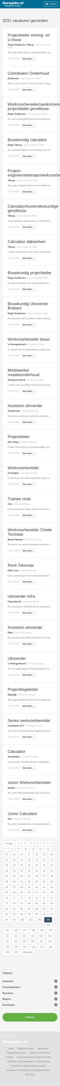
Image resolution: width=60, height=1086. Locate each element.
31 (29, 865)
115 (41, 936)
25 (37, 860)
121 (41, 941)
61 (44, 887)
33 (44, 865)
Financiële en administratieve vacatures (28, 1066)
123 (7, 946)
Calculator (16, 751)
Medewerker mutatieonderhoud (23, 372)
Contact (9, 1057)
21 (7, 860)
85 (14, 909)
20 (51, 854)
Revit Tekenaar (21, 565)
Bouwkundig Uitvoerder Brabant (28, 305)
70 (7, 898)
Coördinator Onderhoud (28, 73)
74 (37, 898)
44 (21, 876)
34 (51, 865)
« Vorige (8, 843)
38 (29, 870)
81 (37, 903)
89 (44, 909)
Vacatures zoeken (26, 1048)
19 (44, 854)
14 (7, 854)
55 (51, 881)
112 (15, 936)
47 (44, 876)
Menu (53, 4)
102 (39, 920)
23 (21, 860)
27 (51, 860)
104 (48, 925)
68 (44, 892)
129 (7, 952)
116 (49, 936)
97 (51, 914)
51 (21, 881)
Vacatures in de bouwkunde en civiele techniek (28, 1061)
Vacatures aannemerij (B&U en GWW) (34, 1057)
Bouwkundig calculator (27, 139)
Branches (7, 993)
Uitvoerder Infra (21, 596)
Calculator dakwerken (27, 241)
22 (14, 860)
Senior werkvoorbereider (29, 720)
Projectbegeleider (23, 689)
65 (21, 892)
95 (37, 914)
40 (44, 870)
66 (29, 892)
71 (14, 898)
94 (29, 914)
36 (14, 870)
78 (14, 903)
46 (37, 876)
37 (21, 870)
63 (7, 892)
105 (7, 930)
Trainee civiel (19, 499)
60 (37, 887)
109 (42, 930)
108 (33, 930)
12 (40, 849)
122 (50, 941)
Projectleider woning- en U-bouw (29, 37)
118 (15, 941)
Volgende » (28, 952)
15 (14, 854)
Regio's (6, 999)
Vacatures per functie (16, 1053)
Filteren (30, 1017)
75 (44, 898)
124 (16, 946)
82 (44, 903)
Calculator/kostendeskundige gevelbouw (33, 208)
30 (21, 865)
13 (48, 849)
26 (44, 860)
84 (7, 909)
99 (14, 920)
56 (7, 887)
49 (7, 881)
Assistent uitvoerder (25, 405)
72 (21, 898)
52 (29, 881)
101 (31, 920)
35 (7, 870)
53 (37, 881)
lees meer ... (28, 59)
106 (16, 930)
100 (22, 920)
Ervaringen (8, 1004)
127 (42, 946)
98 (7, 920)
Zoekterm (7, 981)
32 (37, 865)
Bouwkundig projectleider (30, 272)
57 (14, 887)
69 (51, 892)
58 (21, 887)
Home (11, 1048)
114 (32, 936)
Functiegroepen (11, 987)
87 (29, 909)
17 (29, 854)
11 (33, 849)
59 (29, 887)
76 (51, 898)
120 (32, 941)
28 (7, 865)
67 (37, 892)
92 (14, 914)
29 (14, 865)
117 (7, 941)
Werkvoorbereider (23, 468)
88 (37, 909)
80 (29, 903)
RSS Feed (30, 1074)
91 (7, 914)
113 (24, 936)
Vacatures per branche (40, 1053)
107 (24, 930)
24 (29, 860)
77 (7, 903)
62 (51, 887)
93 (21, 914)
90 (51, 909)
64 (14, 892)
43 (14, 876)
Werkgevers (43, 1048)
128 (50, 946)
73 (29, 898)
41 (51, 870)
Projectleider (19, 436)
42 (7, 876)
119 (24, 941)
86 (21, 909)
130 (16, 952)
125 (24, 946)
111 (7, 936)
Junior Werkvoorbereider (29, 782)
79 (21, 903)
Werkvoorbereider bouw (29, 339)
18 (37, 854)
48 (51, 876)
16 (21, 854)
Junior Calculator (22, 813)
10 (25, 849)
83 (51, 903)
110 (50, 930)
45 (29, 876)
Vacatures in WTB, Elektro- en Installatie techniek (28, 1070)
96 (44, 914)
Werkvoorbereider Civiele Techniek (30, 532)
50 (14, 881)
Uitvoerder (17, 658)
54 (44, 881)
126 (33, 946)
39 (37, 870)
